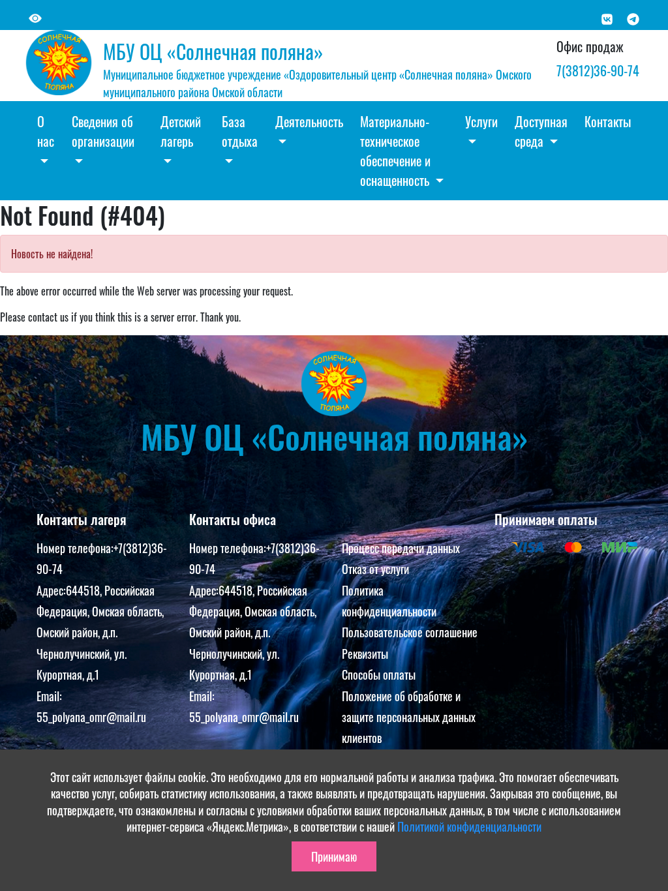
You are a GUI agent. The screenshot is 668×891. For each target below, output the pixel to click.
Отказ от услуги (375, 568)
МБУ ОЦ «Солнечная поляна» (213, 51)
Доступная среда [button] (541, 131)
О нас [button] (45, 131)
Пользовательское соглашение (410, 632)
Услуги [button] (481, 121)
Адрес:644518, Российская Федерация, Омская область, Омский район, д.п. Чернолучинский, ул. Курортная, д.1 (100, 633)
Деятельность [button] (309, 121)
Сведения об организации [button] (103, 131)
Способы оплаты (379, 674)
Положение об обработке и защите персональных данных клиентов (409, 717)
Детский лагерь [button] (180, 131)
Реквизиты (365, 653)
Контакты (607, 121)
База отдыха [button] (240, 131)
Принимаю (334, 856)
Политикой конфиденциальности (469, 826)
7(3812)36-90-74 (597, 70)
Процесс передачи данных (401, 547)
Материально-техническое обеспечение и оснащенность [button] (396, 151)
